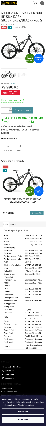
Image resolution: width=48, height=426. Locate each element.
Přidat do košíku (24, 110)
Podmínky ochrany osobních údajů (14, 395)
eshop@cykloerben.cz (13, 367)
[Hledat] (28, 3)
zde (32, 405)
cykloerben (9, 378)
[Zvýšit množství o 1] (10, 108)
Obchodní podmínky (9, 392)
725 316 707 (9, 370)
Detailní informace (8, 138)
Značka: (20, 27)
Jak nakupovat (6, 388)
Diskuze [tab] (13, 224)
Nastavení (23, 411)
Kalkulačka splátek (13, 92)
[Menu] (42, 3)
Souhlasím (23, 419)
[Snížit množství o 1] (10, 111)
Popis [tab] (5, 224)
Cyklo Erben (9, 374)
